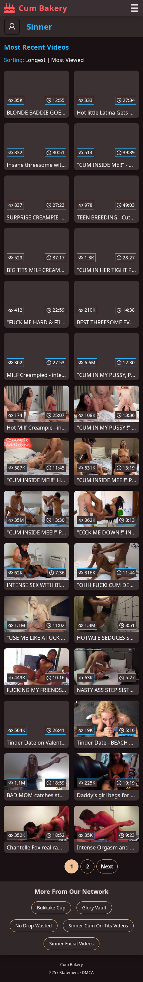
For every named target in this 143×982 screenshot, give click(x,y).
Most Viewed (67, 60)
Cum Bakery (43, 7)
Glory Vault (94, 907)
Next (107, 866)
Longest (35, 60)
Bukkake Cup (51, 907)
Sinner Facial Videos (71, 943)
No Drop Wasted (33, 925)
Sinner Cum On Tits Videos (98, 925)
